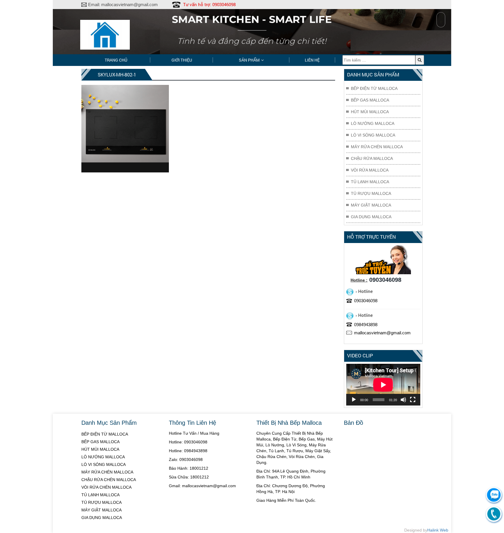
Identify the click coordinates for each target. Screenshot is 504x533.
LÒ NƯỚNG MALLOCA (103, 457)
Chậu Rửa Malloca (372, 158)
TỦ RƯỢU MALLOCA (101, 502)
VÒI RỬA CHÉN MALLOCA (106, 487)
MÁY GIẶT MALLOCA (101, 510)
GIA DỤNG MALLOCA (101, 517)
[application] (383, 385)
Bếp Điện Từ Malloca (374, 88)
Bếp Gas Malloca (370, 100)
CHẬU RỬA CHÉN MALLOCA (108, 479)
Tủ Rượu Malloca (371, 193)
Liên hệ (312, 60)
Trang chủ (116, 60)
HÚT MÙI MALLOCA (100, 449)
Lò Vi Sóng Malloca (373, 135)
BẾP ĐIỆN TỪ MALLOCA (104, 434)
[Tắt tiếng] (403, 400)
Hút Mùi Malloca (370, 111)
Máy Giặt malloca (371, 205)
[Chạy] (354, 400)
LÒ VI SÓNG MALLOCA (103, 464)
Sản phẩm (249, 60)
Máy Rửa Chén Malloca (377, 146)
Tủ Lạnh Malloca (370, 181)
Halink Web (437, 530)
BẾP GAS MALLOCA (100, 441)
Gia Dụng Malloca (371, 216)
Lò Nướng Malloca (372, 123)
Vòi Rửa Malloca (369, 170)
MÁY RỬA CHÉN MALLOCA (107, 472)
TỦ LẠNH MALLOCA (100, 494)
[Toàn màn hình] (413, 400)
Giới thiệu (182, 60)
